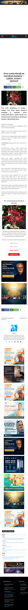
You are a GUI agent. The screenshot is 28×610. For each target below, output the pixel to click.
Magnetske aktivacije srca (8, 559)
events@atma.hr (7, 597)
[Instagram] (10, 342)
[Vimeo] (18, 342)
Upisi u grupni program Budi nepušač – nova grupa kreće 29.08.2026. (14, 550)
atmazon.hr (22, 590)
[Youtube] (21, 342)
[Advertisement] (14, 20)
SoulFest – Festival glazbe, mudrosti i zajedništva (13, 539)
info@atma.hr (7, 585)
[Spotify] (15, 342)
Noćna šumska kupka (7, 546)
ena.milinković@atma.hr (9, 602)
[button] (2, 36)
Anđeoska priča (23, 318)
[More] (22, 87)
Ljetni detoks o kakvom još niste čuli (7, 319)
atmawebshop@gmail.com (9, 592)
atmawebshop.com (24, 585)
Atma (9, 83)
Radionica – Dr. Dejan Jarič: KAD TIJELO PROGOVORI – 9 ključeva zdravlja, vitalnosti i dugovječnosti (13, 557)
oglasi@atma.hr (12, 589)
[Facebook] (7, 342)
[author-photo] (14, 331)
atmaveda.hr (22, 594)
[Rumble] (12, 342)
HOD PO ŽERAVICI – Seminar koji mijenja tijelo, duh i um (14, 538)
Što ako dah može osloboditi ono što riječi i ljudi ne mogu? (13, 543)
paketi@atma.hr (9, 606)
